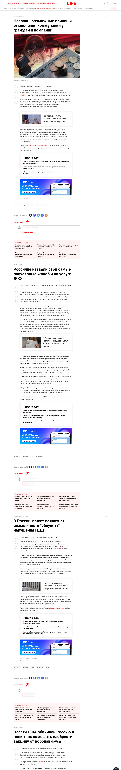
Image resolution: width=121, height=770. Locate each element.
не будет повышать (56, 608)
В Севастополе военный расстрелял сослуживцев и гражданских (23, 254)
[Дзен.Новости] (30, 215)
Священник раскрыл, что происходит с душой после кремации (67, 254)
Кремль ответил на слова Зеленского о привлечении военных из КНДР (67, 498)
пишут (56, 297)
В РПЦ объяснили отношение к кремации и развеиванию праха (24, 717)
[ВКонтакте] (42, 215)
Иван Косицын (25, 449)
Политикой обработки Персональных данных (45, 8)
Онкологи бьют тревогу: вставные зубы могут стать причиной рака (24, 246)
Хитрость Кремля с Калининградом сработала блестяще (45, 254)
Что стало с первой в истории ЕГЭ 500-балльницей (68, 246)
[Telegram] (38, 215)
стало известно (30, 397)
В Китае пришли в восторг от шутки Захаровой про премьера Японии (68, 709)
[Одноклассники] (46, 215)
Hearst (41, 762)
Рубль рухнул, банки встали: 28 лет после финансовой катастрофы (47, 717)
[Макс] (34, 215)
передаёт (60, 548)
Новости (23, 95)
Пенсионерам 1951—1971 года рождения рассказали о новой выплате (68, 506)
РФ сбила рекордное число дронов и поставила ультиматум (45, 498)
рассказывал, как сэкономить (39, 146)
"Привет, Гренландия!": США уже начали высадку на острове (46, 246)
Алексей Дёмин (25, 198)
